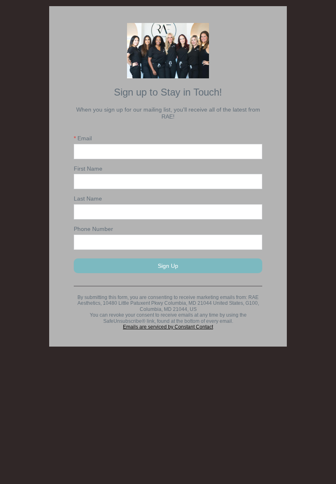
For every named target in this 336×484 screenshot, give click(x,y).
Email (83, 138)
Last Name (88, 198)
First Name (88, 168)
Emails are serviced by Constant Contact (168, 327)
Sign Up (168, 266)
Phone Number (93, 229)
